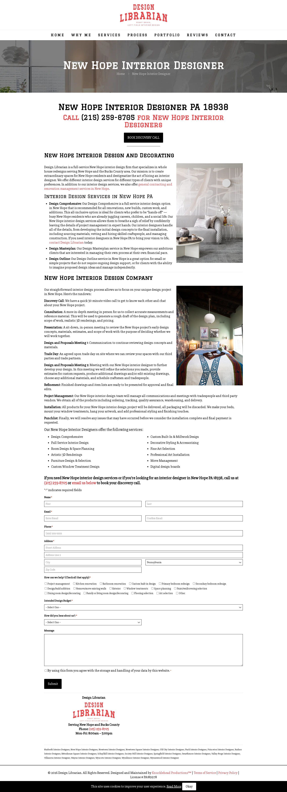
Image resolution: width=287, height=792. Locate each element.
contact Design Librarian (66, 242)
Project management (59, 583)
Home (121, 74)
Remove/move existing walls (91, 588)
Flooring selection (143, 593)
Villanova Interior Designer (57, 757)
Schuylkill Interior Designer (110, 753)
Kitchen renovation (86, 583)
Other (182, 593)
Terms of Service (205, 773)
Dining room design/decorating (64, 593)
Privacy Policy (228, 773)
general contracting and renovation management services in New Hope (108, 186)
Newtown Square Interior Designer (142, 749)
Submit (53, 684)
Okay (189, 786)
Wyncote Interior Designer (108, 757)
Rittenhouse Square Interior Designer (78, 753)
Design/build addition (59, 588)
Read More (174, 786)
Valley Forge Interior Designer (225, 753)
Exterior (116, 588)
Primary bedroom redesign (176, 583)
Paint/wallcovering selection (192, 588)
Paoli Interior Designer (195, 749)
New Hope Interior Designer (84, 749)
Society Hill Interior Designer (138, 753)
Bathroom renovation (114, 583)
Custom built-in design (144, 583)
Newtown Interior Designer (112, 749)
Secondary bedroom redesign (211, 583)
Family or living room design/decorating (107, 593)
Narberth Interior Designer (56, 749)
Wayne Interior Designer (82, 757)
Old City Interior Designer (172, 749)
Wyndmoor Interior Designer (135, 757)
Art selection (166, 593)
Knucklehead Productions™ (171, 773)
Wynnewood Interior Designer (164, 757)
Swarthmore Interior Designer (196, 753)
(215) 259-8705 (108, 117)
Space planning (162, 588)
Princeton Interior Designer (221, 749)
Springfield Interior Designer (167, 753)
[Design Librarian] (143, 15)
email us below (84, 483)
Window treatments (137, 588)
